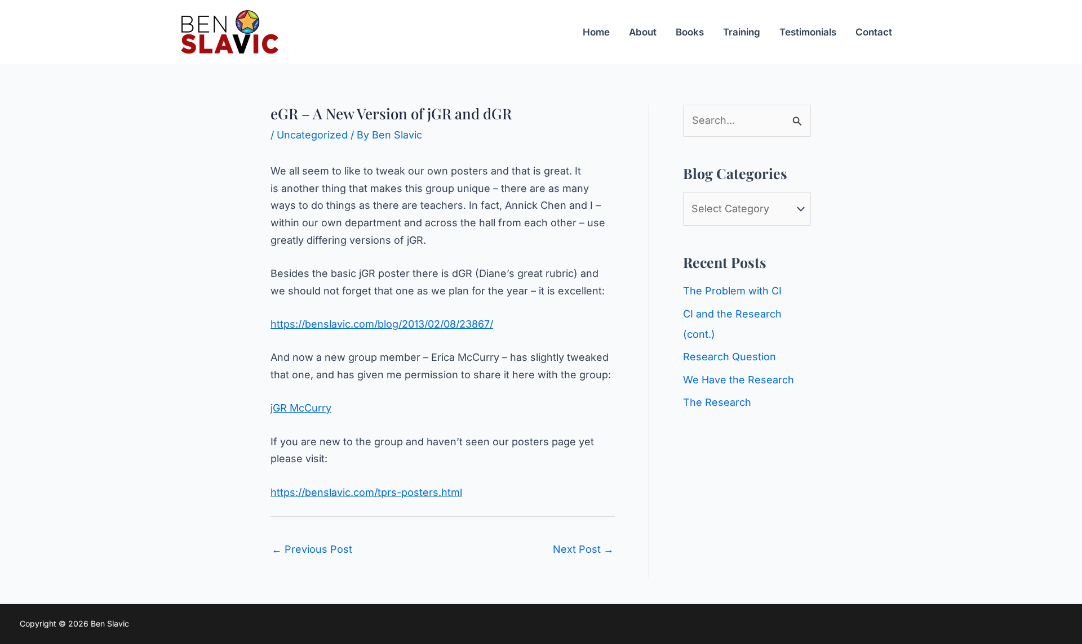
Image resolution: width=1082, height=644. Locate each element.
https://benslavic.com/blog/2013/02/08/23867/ (381, 324)
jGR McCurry (300, 408)
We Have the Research (738, 380)
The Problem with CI (732, 291)
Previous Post (312, 549)
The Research (717, 402)
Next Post (583, 549)
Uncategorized (312, 135)
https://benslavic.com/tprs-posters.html (366, 492)
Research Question (729, 357)
